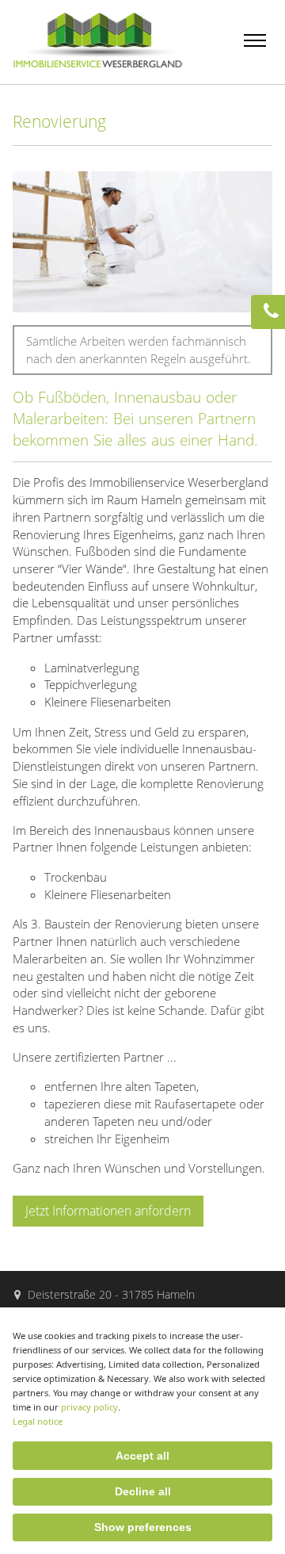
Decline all (143, 1491)
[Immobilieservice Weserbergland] (98, 62)
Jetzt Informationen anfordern (108, 1210)
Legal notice (38, 1421)
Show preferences (143, 1527)
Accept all (142, 1455)
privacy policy (89, 1407)
